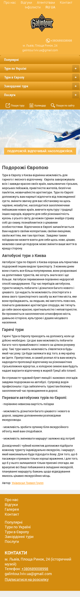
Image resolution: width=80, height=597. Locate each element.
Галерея (12, 509)
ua (53, 7)
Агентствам (46, 2)
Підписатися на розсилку (27, 579)
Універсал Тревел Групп (27, 483)
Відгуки (26, 2)
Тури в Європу (40, 77)
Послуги (40, 94)
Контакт (66, 2)
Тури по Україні (40, 68)
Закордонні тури (40, 86)
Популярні (11, 59)
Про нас (10, 2)
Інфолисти (33, 7)
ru (48, 7)
